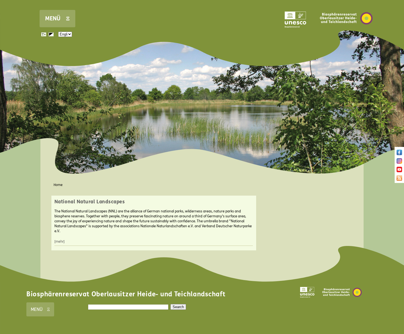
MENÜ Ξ (57, 18)
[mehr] (59, 241)
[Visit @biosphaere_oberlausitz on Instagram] (399, 162)
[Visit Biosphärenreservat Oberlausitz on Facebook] (399, 154)
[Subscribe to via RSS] (399, 179)
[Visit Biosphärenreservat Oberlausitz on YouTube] (399, 171)
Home (58, 185)
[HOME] (346, 33)
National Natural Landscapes (89, 202)
